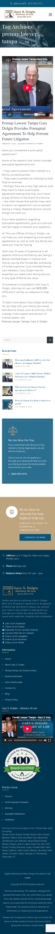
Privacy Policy (11, 700)
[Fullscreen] (49, 740)
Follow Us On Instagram (16, 636)
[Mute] (45, 740)
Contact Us (10, 688)
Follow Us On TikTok (14, 642)
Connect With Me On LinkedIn (19, 633)
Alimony (9, 808)
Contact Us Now (35, 537)
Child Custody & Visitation (17, 802)
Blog (7, 694)
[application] (27, 728)
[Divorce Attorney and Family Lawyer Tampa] (20, 14)
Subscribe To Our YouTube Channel (21, 630)
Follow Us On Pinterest (16, 639)
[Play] (5, 740)
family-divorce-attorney (31, 144)
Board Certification (13, 676)
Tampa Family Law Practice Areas (20, 670)
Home (8, 659)
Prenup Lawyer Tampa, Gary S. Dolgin (25, 321)
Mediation (9, 820)
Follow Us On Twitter (15, 627)
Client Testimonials (13, 682)
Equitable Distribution (15, 814)
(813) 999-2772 (35, 3)
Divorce (8, 796)
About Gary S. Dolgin (14, 665)
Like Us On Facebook (15, 623)
